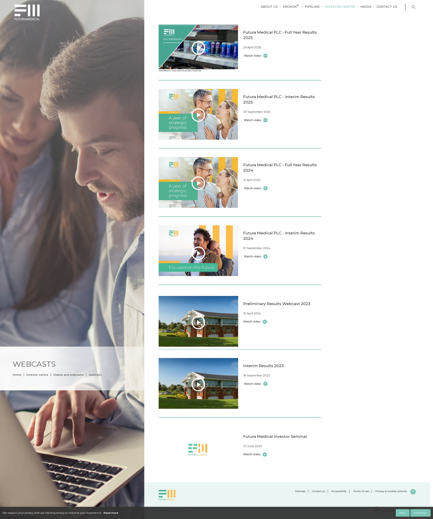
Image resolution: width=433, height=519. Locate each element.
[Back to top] (413, 491)
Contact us (387, 6)
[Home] (27, 12)
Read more (111, 513)
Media (365, 6)
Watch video (167, 299)
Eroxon (291, 6)
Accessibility (339, 491)
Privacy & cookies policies (391, 491)
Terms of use (361, 491)
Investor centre (340, 6)
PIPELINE (312, 6)
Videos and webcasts (68, 375)
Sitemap (300, 491)
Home (17, 375)
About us (269, 6)
